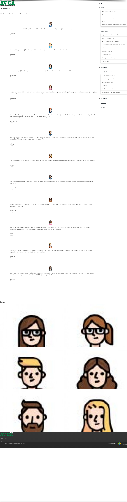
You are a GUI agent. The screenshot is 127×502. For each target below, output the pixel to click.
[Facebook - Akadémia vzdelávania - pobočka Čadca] (1, 441)
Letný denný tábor (106, 54)
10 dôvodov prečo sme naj (108, 75)
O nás (102, 7)
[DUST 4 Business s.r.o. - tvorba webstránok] (120, 443)
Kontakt (103, 107)
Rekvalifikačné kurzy (107, 51)
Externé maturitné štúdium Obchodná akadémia (114, 44)
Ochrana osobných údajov (108, 18)
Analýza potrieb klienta (107, 89)
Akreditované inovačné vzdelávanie (110, 41)
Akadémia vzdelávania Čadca (109, 11)
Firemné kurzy (105, 61)
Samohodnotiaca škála (107, 82)
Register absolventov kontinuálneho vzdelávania (114, 24)
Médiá (103, 21)
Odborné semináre (106, 48)
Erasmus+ (103, 103)
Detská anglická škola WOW (109, 38)
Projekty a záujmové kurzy (108, 58)
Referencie (104, 98)
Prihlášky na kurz (105, 67)
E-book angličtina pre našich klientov (111, 92)
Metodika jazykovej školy (108, 79)
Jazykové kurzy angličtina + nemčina (110, 35)
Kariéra (104, 14)
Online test (104, 85)
